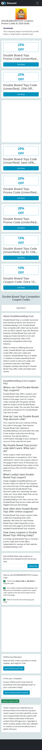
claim (24, 724)
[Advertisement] (21, 121)
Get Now (21, 64)
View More (21, 308)
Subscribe (33, 566)
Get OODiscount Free (14, 668)
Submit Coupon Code (10, 701)
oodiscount (9, 3)
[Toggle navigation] (37, 3)
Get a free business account (16, 692)
